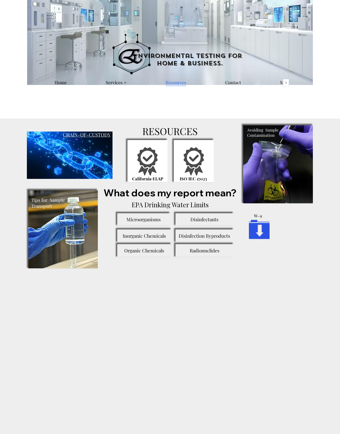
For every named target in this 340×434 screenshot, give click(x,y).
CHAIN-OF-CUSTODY (87, 134)
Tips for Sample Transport (48, 203)
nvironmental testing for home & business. (190, 60)
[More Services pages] (125, 82)
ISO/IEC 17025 (193, 178)
